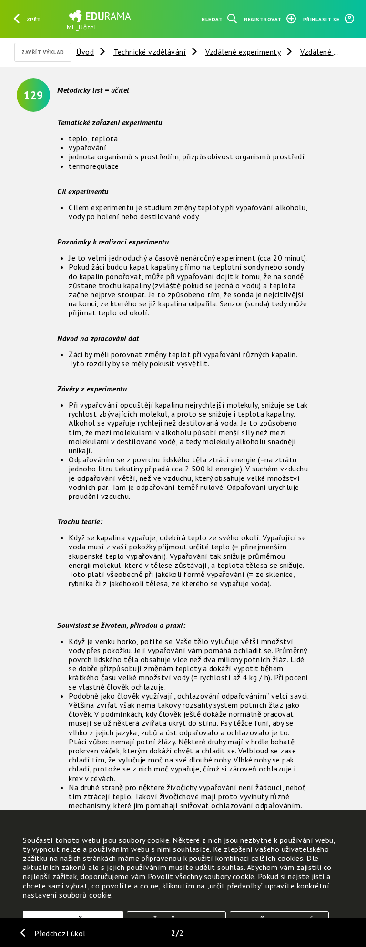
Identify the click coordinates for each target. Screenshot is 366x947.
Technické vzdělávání (149, 52)
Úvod (85, 52)
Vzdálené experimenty (243, 52)
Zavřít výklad (42, 52)
